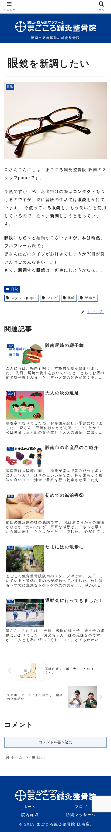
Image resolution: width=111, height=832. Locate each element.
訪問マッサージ (81, 815)
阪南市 (90, 298)
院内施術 (30, 815)
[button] (100, 584)
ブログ (52, 298)
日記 (15, 289)
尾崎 (71, 298)
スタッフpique (24, 298)
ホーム (29, 806)
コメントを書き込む (55, 742)
